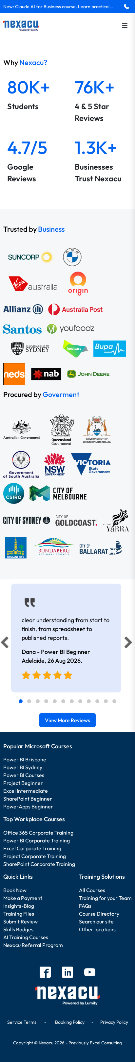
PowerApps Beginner (28, 806)
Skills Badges (18, 929)
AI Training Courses (25, 937)
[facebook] (45, 973)
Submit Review (20, 921)
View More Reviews (67, 720)
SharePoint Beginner (27, 798)
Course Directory (99, 913)
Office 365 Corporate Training (38, 832)
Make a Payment (22, 898)
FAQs (85, 906)
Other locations (97, 929)
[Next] (129, 644)
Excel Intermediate (25, 791)
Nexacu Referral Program (33, 945)
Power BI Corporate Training (36, 840)
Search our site (96, 921)
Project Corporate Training (34, 856)
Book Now (15, 890)
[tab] (21, 701)
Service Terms (21, 1022)
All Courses (92, 890)
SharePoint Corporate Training (39, 864)
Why (25, 62)
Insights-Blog (18, 906)
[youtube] (89, 973)
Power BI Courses (23, 775)
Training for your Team (105, 898)
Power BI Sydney (22, 767)
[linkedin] (67, 973)
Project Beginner (23, 783)
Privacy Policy (114, 1022)
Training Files (18, 913)
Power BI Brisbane (24, 759)
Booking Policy (70, 1022)
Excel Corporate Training (32, 848)
